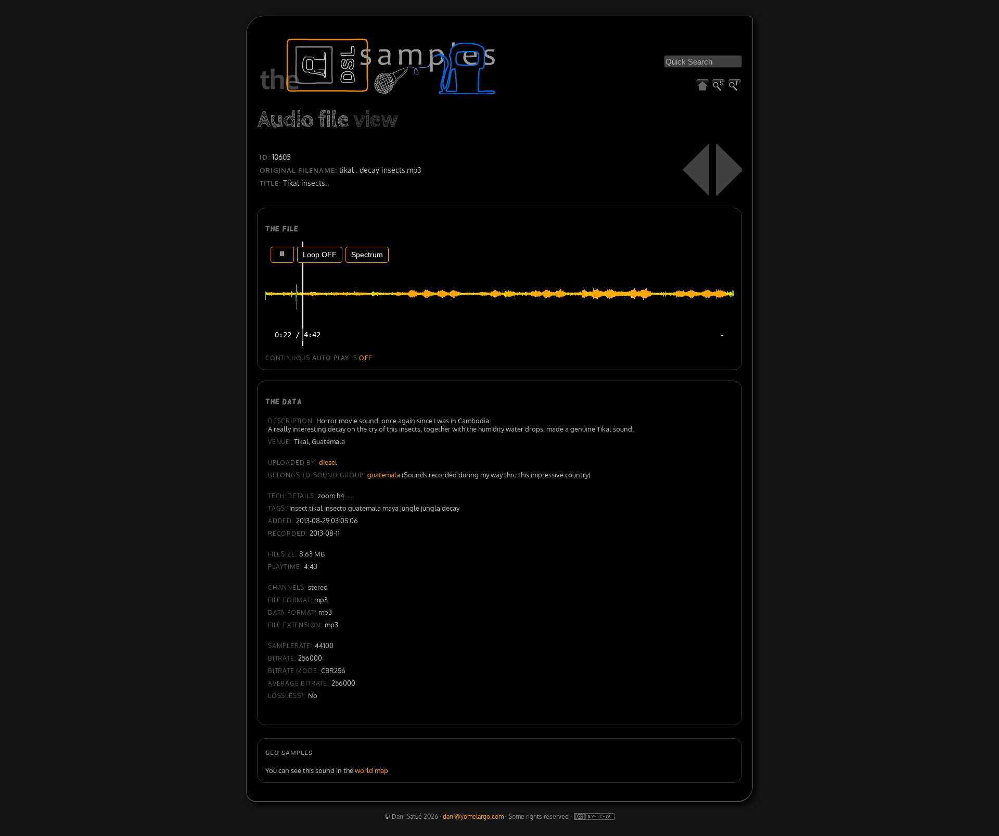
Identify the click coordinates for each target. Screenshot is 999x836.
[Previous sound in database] (696, 170)
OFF (365, 358)
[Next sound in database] (729, 170)
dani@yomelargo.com (473, 816)
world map (371, 770)
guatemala (383, 475)
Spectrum (367, 254)
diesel (328, 462)
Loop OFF (320, 254)
